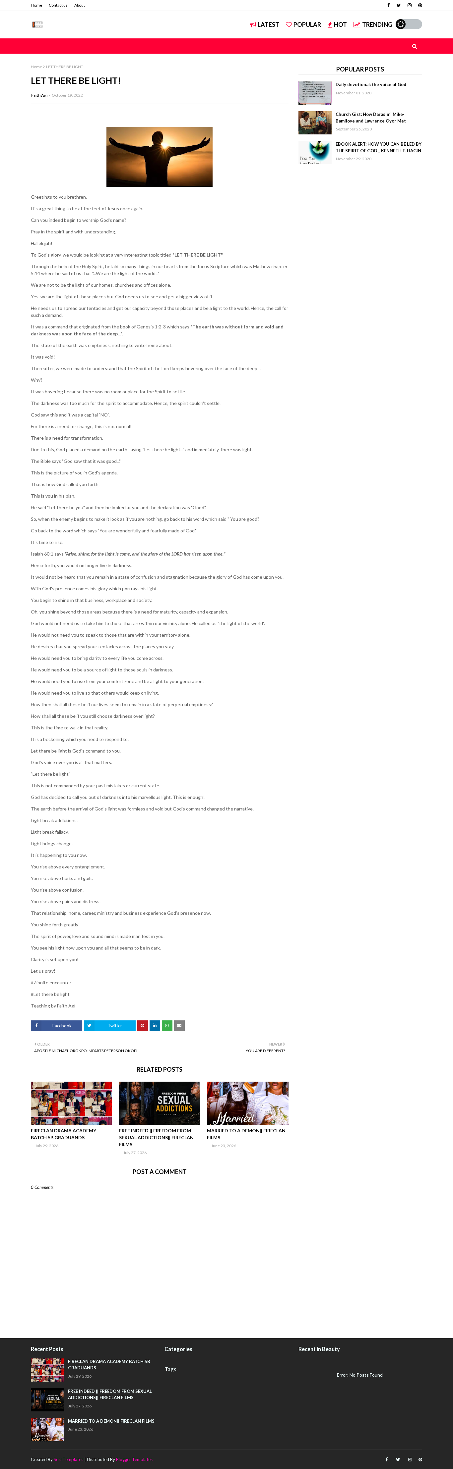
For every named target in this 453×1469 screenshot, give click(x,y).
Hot (340, 24)
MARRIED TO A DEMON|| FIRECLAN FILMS (246, 1134)
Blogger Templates (134, 1459)
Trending (377, 24)
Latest (268, 24)
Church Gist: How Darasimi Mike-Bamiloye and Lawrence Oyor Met (371, 117)
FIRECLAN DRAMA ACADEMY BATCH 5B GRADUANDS (63, 1134)
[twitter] (399, 5)
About (79, 5)
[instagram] (409, 5)
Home (36, 5)
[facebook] (389, 5)
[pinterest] (419, 5)
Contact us (58, 5)
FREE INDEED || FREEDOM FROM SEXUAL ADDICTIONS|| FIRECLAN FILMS (156, 1137)
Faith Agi (39, 95)
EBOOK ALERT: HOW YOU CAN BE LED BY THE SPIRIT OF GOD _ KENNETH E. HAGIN (378, 147)
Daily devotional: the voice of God (371, 84)
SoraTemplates (68, 1459)
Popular (307, 24)
